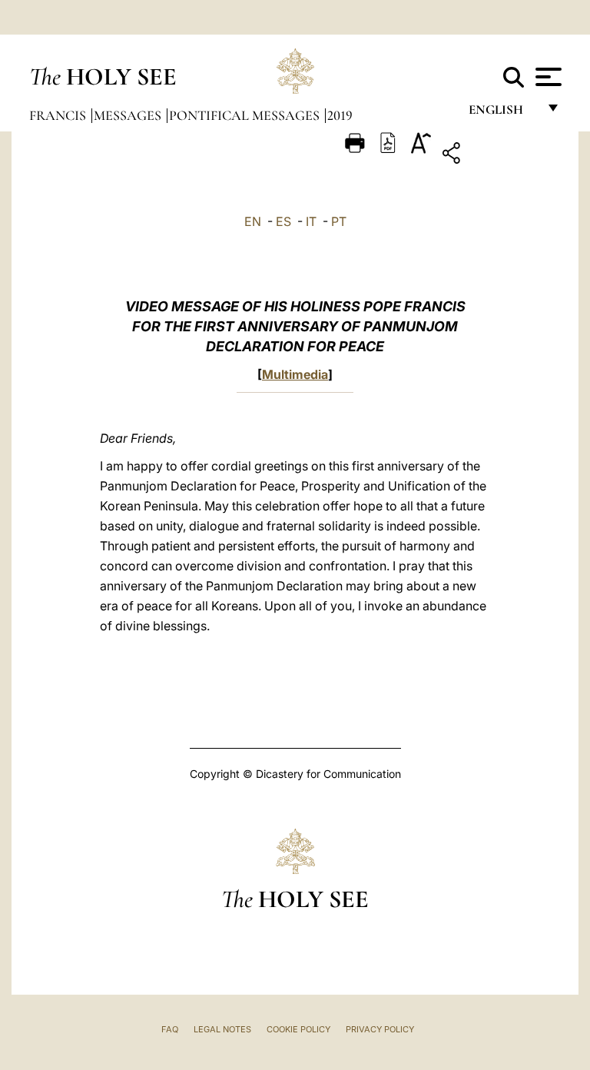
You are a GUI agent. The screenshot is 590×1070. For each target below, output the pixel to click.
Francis (59, 115)
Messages (129, 115)
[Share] (498, 155)
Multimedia (295, 374)
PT (338, 221)
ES (283, 221)
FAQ (169, 1029)
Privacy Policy (380, 1029)
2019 (340, 115)
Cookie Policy (298, 1029)
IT (311, 221)
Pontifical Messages (246, 115)
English (503, 113)
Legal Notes (222, 1029)
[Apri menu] (547, 77)
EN (252, 221)
